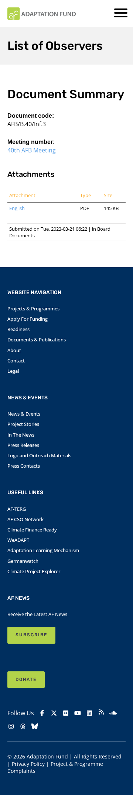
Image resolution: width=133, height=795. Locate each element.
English (17, 208)
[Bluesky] (34, 726)
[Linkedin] (89, 713)
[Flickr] (65, 713)
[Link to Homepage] (41, 14)
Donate (26, 679)
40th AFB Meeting (31, 150)
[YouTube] (77, 713)
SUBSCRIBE (31, 634)
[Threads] (23, 726)
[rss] (101, 712)
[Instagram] (11, 726)
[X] (54, 713)
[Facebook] (42, 713)
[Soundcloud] (113, 713)
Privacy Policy (28, 763)
